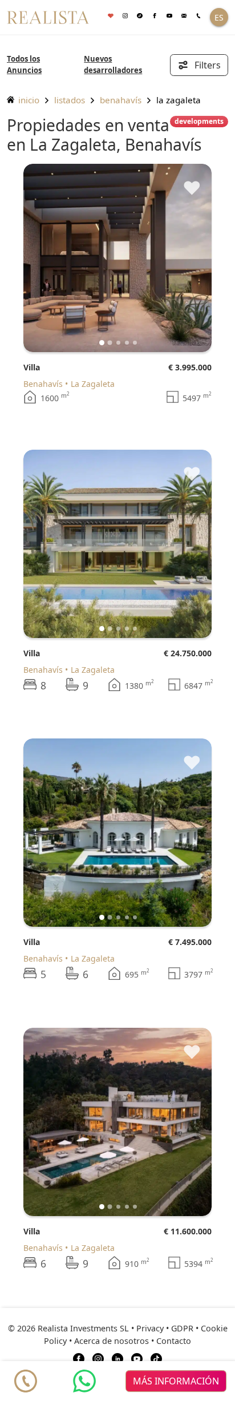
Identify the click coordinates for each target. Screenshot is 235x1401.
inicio (27, 100)
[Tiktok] (140, 16)
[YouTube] (137, 1358)
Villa (31, 367)
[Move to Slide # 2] (118, 343)
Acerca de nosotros (111, 1340)
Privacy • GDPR (164, 1328)
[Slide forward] (184, 258)
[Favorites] (111, 16)
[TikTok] (156, 1358)
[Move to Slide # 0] (101, 342)
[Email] (184, 16)
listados (69, 100)
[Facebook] (154, 16)
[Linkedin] (117, 1358)
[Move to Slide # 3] (127, 343)
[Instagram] (125, 16)
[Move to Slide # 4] (135, 343)
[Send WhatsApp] (84, 1381)
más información (176, 1381)
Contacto (173, 1340)
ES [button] (219, 17)
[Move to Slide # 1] (110, 342)
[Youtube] (169, 16)
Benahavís (120, 100)
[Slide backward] (51, 258)
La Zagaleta (93, 383)
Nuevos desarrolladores (113, 64)
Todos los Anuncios (24, 64)
